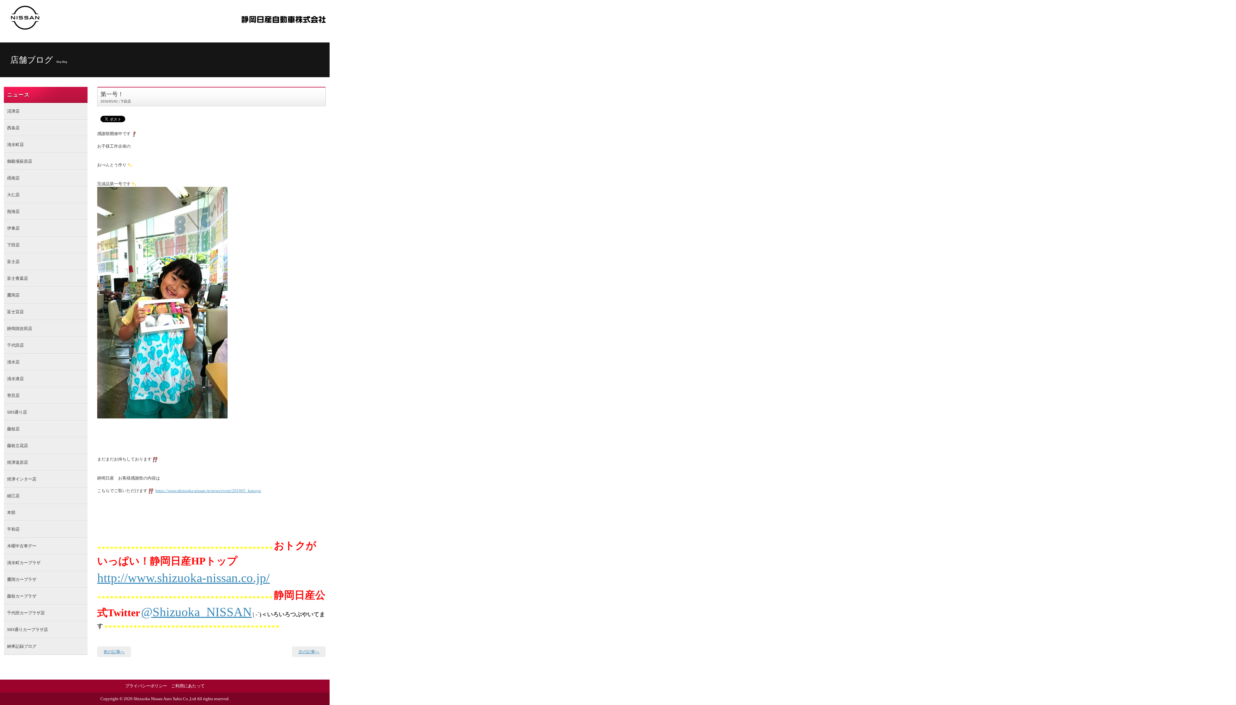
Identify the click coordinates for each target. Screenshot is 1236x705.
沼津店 (13, 111)
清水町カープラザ (24, 562)
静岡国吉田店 (19, 328)
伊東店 (13, 228)
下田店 (13, 245)
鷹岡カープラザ (21, 579)
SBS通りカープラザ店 (27, 629)
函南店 (13, 178)
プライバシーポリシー (146, 685)
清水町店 (15, 144)
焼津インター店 (21, 479)
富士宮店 (15, 311)
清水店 (13, 362)
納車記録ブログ (21, 646)
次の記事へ (308, 651)
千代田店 (15, 345)
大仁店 (13, 194)
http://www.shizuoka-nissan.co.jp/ (183, 578)
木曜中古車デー (21, 546)
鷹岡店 (13, 295)
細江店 (13, 495)
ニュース (18, 94)
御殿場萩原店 (19, 161)
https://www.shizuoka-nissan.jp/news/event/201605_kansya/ (208, 490)
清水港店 (15, 378)
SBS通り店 (17, 412)
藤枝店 (13, 428)
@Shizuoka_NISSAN (196, 612)
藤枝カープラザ (21, 596)
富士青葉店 (17, 278)
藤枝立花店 (17, 445)
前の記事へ (114, 651)
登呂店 (13, 395)
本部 (11, 512)
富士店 (13, 261)
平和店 (13, 529)
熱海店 (13, 211)
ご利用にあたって (188, 685)
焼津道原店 (17, 462)
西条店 (13, 127)
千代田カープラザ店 (26, 612)
